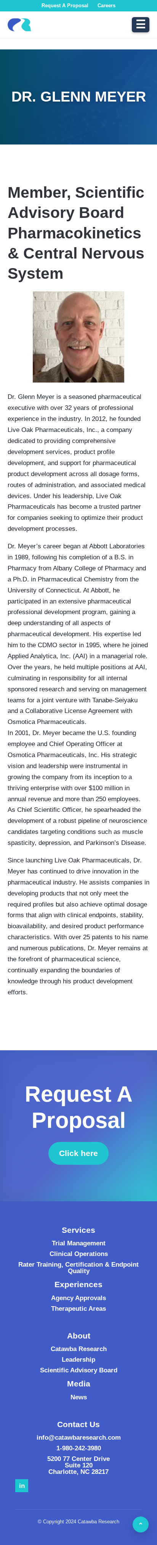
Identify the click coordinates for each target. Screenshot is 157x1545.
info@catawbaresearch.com (79, 1437)
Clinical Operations (79, 1254)
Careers (106, 5)
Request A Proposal (65, 5)
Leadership (78, 1359)
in (22, 1485)
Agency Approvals (78, 1298)
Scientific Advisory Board (78, 1370)
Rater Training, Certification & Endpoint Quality (78, 1267)
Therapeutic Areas (78, 1308)
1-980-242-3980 (78, 1448)
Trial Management (79, 1243)
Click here (84, 1155)
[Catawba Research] (19, 25)
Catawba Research (79, 1349)
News (78, 1397)
